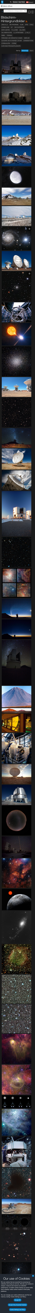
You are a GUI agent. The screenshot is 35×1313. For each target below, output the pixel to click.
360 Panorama (14, 24)
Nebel (3, 35)
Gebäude (26, 38)
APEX (26, 24)
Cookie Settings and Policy (17, 1309)
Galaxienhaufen (6, 32)
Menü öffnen (7, 6)
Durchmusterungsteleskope (10, 46)
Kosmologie (5, 27)
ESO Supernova (19, 27)
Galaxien (22, 30)
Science (15, 2)
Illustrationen (18, 32)
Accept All (17, 1300)
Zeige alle (4, 24)
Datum (31, 50)
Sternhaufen (5, 43)
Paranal (9, 35)
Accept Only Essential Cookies (17, 1305)
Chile (31, 24)
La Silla (27, 32)
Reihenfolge (25, 50)
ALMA (21, 24)
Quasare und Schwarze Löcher (11, 40)
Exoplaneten (5, 30)
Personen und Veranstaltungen (11, 38)
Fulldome (14, 30)
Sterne (14, 43)
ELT (12, 27)
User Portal (22, 2)
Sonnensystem (28, 40)
